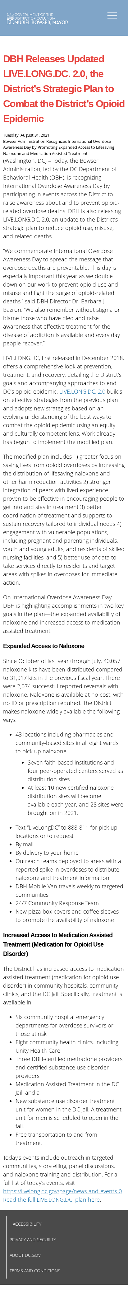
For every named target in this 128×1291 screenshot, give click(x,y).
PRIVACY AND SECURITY (33, 1239)
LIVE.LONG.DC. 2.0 (82, 391)
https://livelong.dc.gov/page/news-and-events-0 (62, 1191)
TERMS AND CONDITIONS (35, 1271)
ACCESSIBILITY (27, 1224)
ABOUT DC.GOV (25, 1255)
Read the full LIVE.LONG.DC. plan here (51, 1199)
